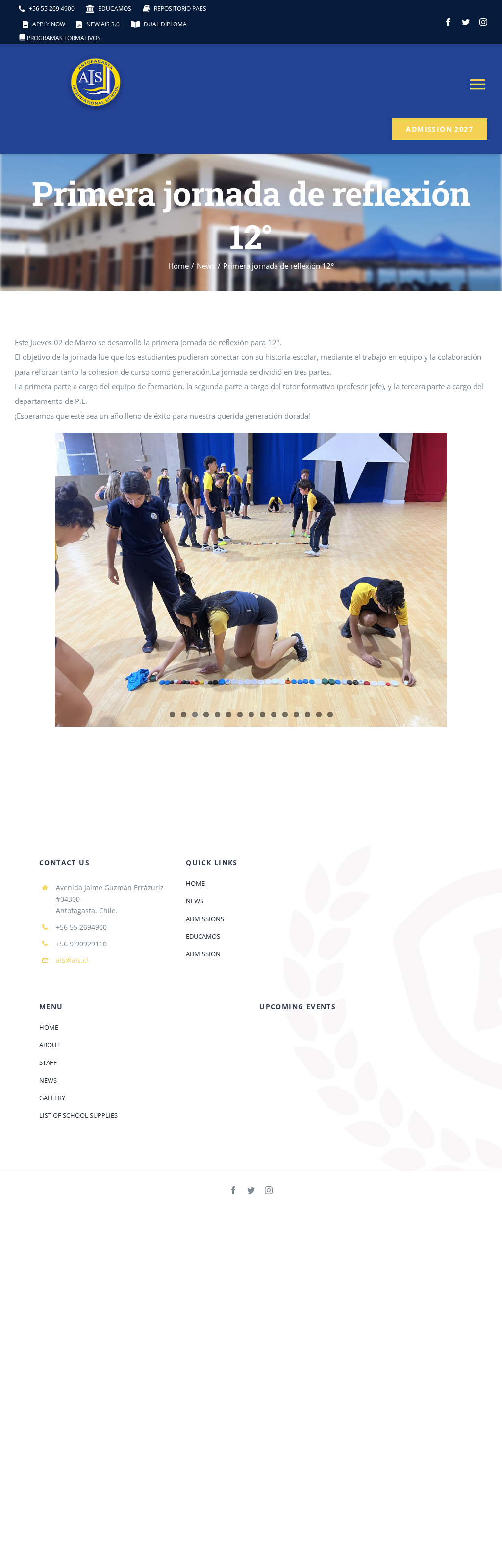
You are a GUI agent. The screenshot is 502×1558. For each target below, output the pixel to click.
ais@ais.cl (72, 960)
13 (307, 714)
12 (296, 714)
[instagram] (483, 22)
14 (319, 714)
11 (285, 714)
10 (273, 714)
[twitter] (466, 22)
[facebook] (448, 22)
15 (330, 714)
